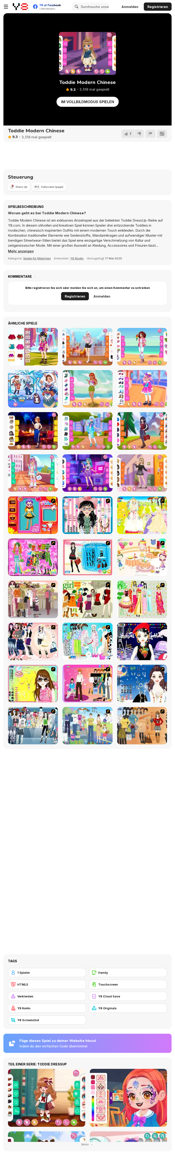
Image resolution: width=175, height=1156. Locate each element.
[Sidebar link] (5, 6)
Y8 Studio (77, 258)
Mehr (85, 1144)
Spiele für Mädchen (37, 258)
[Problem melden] (150, 134)
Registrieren (157, 7)
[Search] (76, 7)
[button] (21, 251)
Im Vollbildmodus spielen (87, 101)
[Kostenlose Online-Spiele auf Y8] (20, 6)
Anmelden (129, 7)
